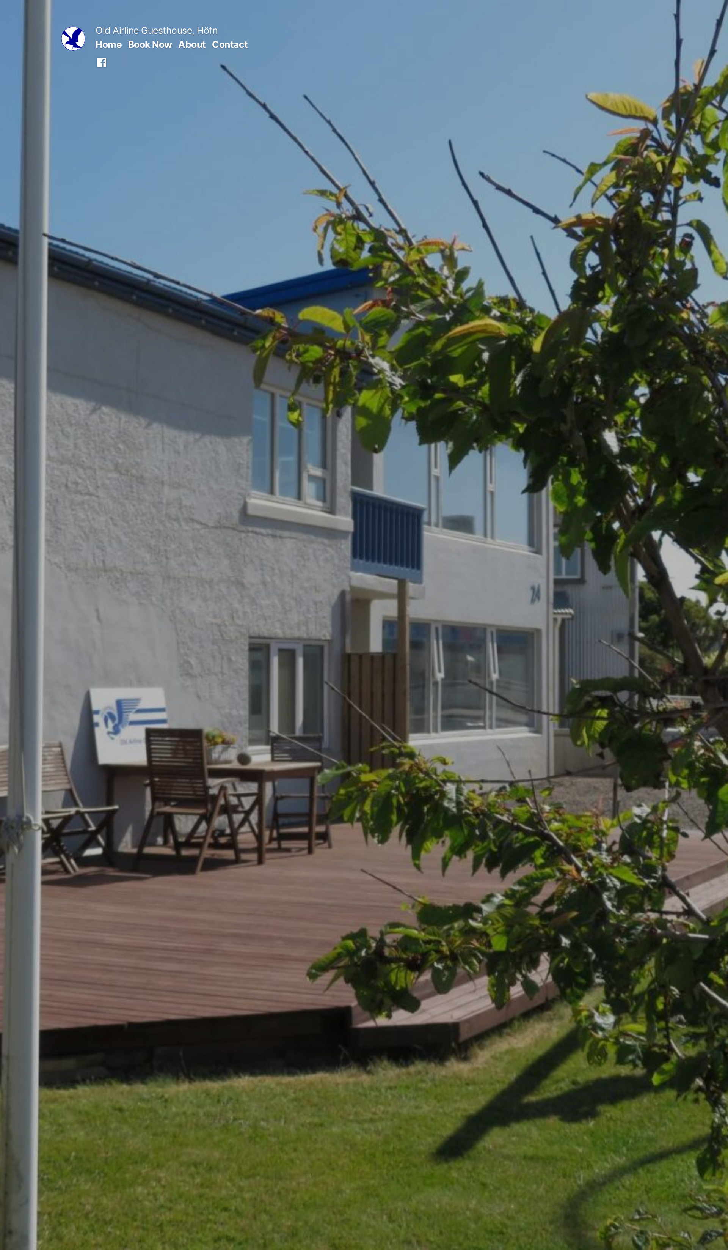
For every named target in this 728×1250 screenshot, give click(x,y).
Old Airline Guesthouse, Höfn (156, 30)
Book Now (150, 44)
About (192, 44)
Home (109, 44)
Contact (230, 44)
